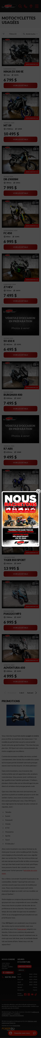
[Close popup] (38, 491)
